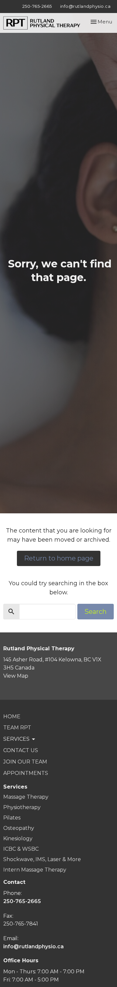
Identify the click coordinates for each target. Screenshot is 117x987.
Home (11, 716)
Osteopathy (18, 828)
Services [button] (16, 739)
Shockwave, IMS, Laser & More (42, 859)
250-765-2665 (37, 6)
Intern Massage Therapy (34, 870)
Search (95, 611)
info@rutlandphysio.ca (85, 6)
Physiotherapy (22, 807)
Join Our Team (25, 762)
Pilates (11, 818)
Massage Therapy (25, 797)
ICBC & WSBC (21, 849)
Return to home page (58, 558)
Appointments (25, 773)
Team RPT (17, 727)
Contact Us (20, 750)
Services (15, 787)
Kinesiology (17, 838)
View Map (15, 676)
